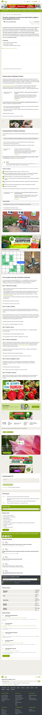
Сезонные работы (4, 698)
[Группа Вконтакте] (33, 1)
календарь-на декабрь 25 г (8, 524)
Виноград (25, 617)
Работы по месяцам (5, 696)
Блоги (16, 703)
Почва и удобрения (18, 696)
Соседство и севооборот (19, 698)
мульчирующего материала (23, 344)
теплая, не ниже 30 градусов (9, 450)
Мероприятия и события (5, 699)
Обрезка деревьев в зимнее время (9, 516)
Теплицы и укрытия (18, 699)
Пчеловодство (4, 626)
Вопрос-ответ (5, 513)
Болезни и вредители (18, 695)
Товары (36, 687)
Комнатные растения (20, 617)
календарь (5, 525)
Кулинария (23, 625)
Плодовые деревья (18, 702)
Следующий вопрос (6, 452)
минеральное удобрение (8, 295)
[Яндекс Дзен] (36, 1)
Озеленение (4, 712)
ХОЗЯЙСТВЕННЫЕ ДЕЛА (31, 10)
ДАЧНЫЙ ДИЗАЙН (24, 10)
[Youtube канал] (35, 1)
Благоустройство (18, 710)
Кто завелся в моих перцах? (8, 527)
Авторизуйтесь (5, 487)
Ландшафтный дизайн (10, 617)
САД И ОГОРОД (11, 10)
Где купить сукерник (6, 521)
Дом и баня (17, 709)
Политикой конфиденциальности (9, 582)
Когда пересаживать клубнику (9, 85)
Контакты (12, 689)
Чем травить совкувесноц (7, 519)
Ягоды (16, 704)
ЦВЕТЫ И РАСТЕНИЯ (17, 10)
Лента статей (4, 687)
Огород (5, 617)
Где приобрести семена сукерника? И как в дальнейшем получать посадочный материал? (19, 522)
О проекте (7, 689)
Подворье (16, 713)
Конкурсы (23, 687)
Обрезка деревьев (6, 518)
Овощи (16, 700)
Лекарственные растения (33, 699)
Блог (8, 687)
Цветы (15, 617)
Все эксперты (6, 655)
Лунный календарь (5, 695)
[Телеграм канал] (32, 1)
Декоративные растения (33, 695)
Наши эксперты (6, 612)
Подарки (27, 687)
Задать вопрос (35, 406)
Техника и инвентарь (18, 712)
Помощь (3, 689)
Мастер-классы (6, 587)
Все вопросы (12, 529)
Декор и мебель (4, 710)
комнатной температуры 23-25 (10, 449)
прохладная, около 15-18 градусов (10, 447)
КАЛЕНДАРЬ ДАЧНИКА (5, 10)
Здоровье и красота (32, 710)
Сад (2, 617)
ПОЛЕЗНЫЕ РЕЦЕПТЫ (32, 707)
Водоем (3, 709)
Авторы (18, 687)
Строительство (19, 625)
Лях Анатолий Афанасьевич (10, 21)
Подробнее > (16, 99)
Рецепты (32, 687)
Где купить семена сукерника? (8, 515)
